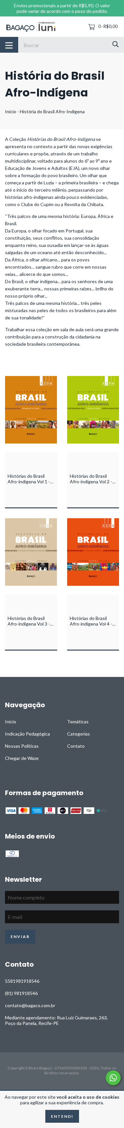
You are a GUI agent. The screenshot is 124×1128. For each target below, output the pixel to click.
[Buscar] (115, 44)
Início (10, 111)
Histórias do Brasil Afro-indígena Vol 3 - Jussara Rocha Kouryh (30, 623)
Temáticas (78, 721)
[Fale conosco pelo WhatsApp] (113, 1077)
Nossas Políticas (22, 746)
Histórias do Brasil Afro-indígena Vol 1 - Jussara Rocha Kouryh (30, 481)
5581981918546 (22, 981)
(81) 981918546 (21, 993)
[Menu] (9, 45)
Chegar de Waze (22, 758)
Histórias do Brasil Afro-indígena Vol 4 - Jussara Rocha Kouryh (92, 623)
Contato (76, 746)
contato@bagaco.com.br (30, 1005)
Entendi (62, 1116)
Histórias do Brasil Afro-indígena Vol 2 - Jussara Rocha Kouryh (92, 481)
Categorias (78, 734)
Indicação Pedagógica (27, 734)
